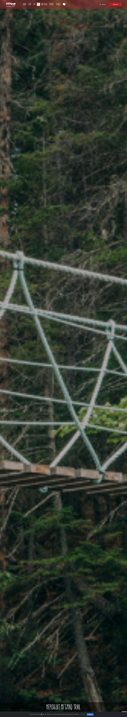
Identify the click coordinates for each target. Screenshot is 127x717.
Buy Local (44, 4)
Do (39, 4)
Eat (34, 4)
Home (24, 4)
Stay (29, 4)
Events (52, 4)
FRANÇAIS (115, 4)
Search (103, 4)
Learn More (82, 714)
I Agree (90, 714)
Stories (58, 4)
